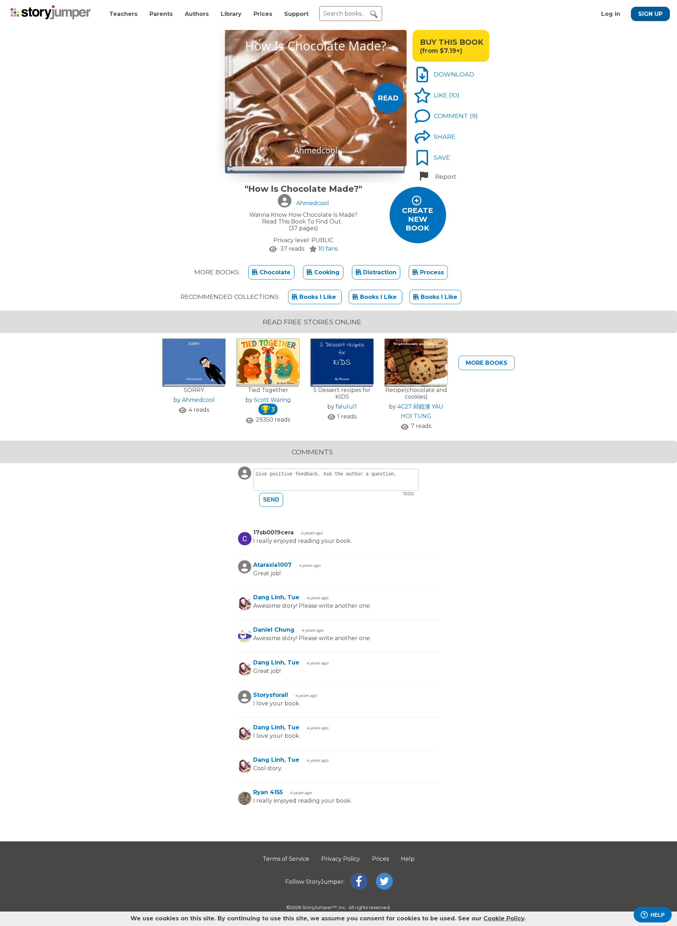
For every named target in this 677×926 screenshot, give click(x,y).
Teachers (123, 14)
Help (408, 859)
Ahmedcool (198, 400)
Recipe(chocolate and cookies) (416, 393)
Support (296, 14)
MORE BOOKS (486, 363)
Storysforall (270, 695)
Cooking (326, 272)
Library (231, 14)
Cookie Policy (503, 918)
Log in (610, 14)
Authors (197, 14)
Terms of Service (286, 859)
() (454, 95)
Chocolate (274, 272)
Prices (263, 14)
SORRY (194, 390)
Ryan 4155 (268, 792)
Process (431, 272)
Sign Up (650, 14)
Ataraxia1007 (272, 565)
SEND (271, 500)
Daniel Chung (273, 629)
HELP (658, 915)
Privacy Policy (340, 859)
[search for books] (374, 14)
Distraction (378, 272)
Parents (161, 14)
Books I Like (318, 297)
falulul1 (346, 406)
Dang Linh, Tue (276, 597)
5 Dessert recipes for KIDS (342, 393)
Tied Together (268, 390)
